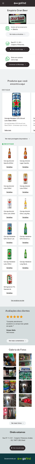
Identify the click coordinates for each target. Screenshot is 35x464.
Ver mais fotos (16, 423)
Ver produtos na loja (17, 300)
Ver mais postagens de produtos (16, 139)
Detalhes (10, 167)
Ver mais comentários (16, 341)
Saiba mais (7, 130)
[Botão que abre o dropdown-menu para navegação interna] (3, 3)
